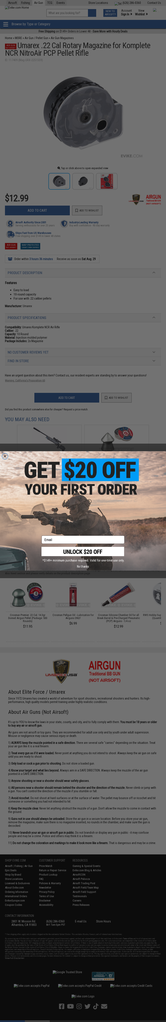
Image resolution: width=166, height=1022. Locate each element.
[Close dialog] (5, 456)
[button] (83, 554)
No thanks (83, 566)
